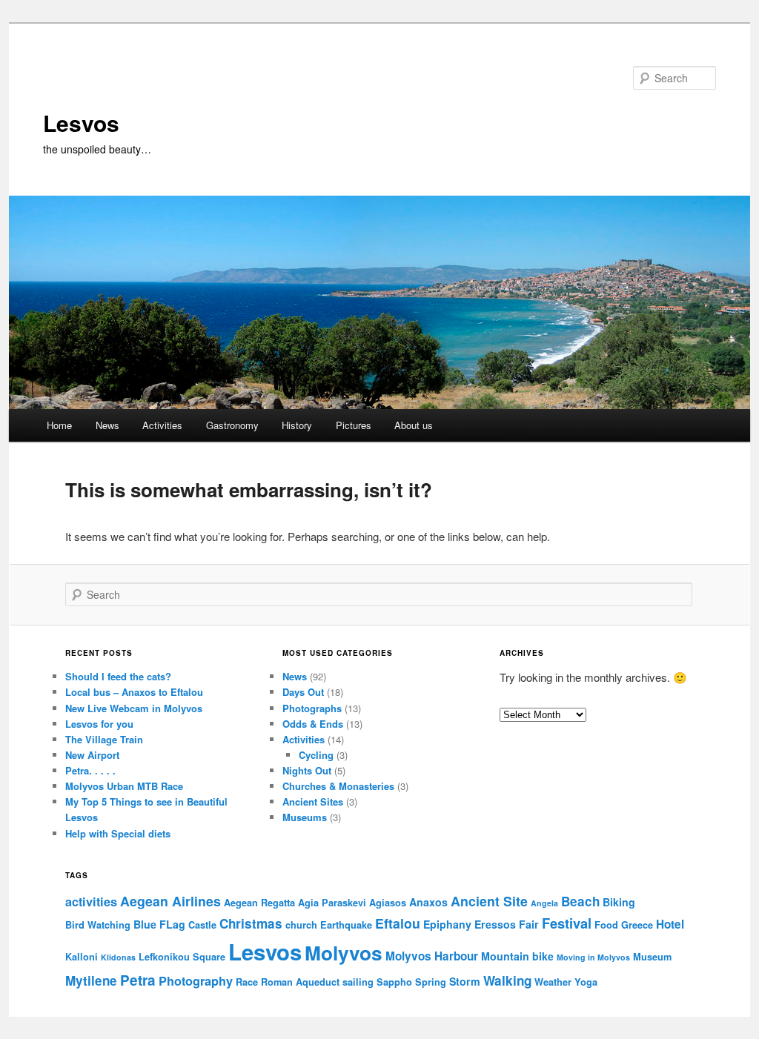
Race (247, 982)
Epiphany (447, 924)
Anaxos (428, 901)
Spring (430, 982)
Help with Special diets (117, 833)
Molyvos (343, 952)
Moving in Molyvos (593, 957)
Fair (529, 924)
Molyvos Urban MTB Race (124, 786)
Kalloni (81, 956)
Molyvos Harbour (431, 956)
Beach (580, 901)
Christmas (250, 923)
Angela (544, 903)
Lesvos (81, 123)
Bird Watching (97, 925)
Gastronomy (232, 425)
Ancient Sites (312, 801)
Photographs (312, 708)
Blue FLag (159, 924)
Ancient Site (489, 901)
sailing (358, 982)
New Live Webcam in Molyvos (133, 708)
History (297, 425)
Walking (507, 980)
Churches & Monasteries (338, 786)
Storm (464, 981)
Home (59, 425)
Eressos (495, 924)
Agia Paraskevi (332, 902)
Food (606, 925)
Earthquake (346, 925)
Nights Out (306, 770)
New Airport (92, 755)
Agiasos (387, 902)
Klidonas (118, 957)
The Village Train (104, 739)
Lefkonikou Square (182, 956)
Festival (566, 923)
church (301, 925)
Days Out (303, 692)
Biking (619, 901)
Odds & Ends (312, 724)
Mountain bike (517, 956)
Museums (304, 817)
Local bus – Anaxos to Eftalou (134, 692)
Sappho (394, 982)
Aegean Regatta (259, 902)
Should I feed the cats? (118, 676)
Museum (652, 956)
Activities (162, 425)
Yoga (585, 982)
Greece (637, 925)
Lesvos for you (99, 724)
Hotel (670, 924)
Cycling (316, 755)
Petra (138, 980)
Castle (202, 925)
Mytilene (91, 980)
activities (91, 901)
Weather (552, 982)
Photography (196, 980)
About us (413, 425)
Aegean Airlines (170, 901)
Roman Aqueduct (300, 982)
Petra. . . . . (90, 770)
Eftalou (397, 923)
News (107, 425)
